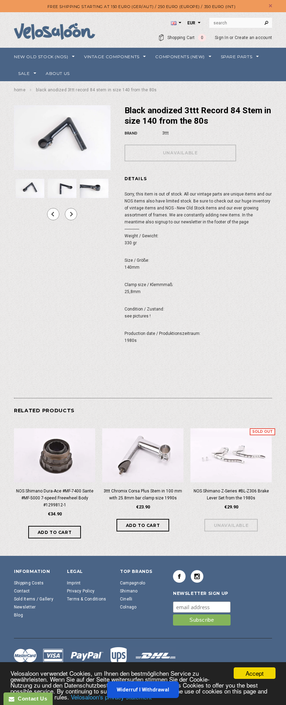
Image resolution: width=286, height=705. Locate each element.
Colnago (128, 607)
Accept (255, 673)
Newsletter (25, 607)
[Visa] (95, 656)
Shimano (129, 591)
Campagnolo (132, 583)
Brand (131, 133)
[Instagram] (197, 576)
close (270, 5)
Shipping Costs (29, 583)
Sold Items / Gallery (33, 599)
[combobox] (240, 23)
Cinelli (126, 599)
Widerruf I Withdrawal (143, 690)
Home (19, 89)
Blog (18, 615)
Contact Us (30, 699)
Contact (22, 591)
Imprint (74, 583)
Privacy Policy (81, 591)
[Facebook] (179, 576)
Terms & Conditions (86, 599)
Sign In (221, 37)
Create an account (253, 37)
